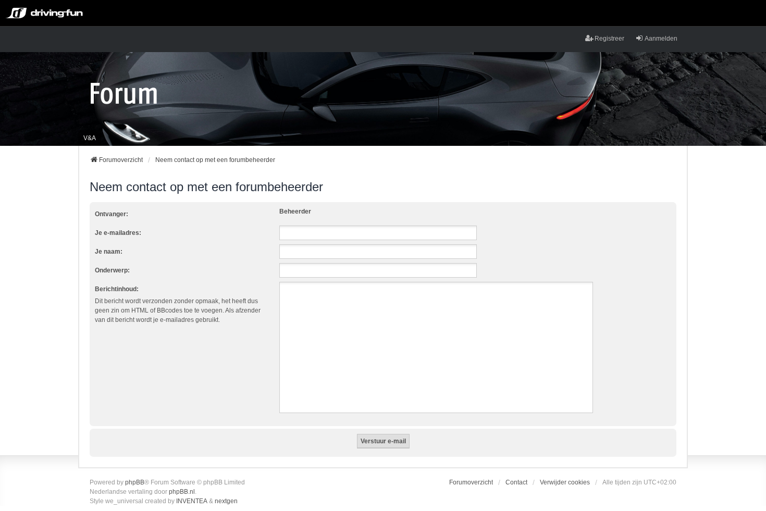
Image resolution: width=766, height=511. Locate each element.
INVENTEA (191, 501)
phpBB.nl (182, 491)
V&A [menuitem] (89, 138)
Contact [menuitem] (516, 482)
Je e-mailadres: (118, 232)
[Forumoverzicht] (124, 92)
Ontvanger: (111, 214)
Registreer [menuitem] (609, 38)
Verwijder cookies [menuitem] (565, 482)
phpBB (134, 482)
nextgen (226, 501)
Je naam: (108, 251)
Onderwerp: (112, 270)
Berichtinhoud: (117, 289)
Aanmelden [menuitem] (661, 38)
